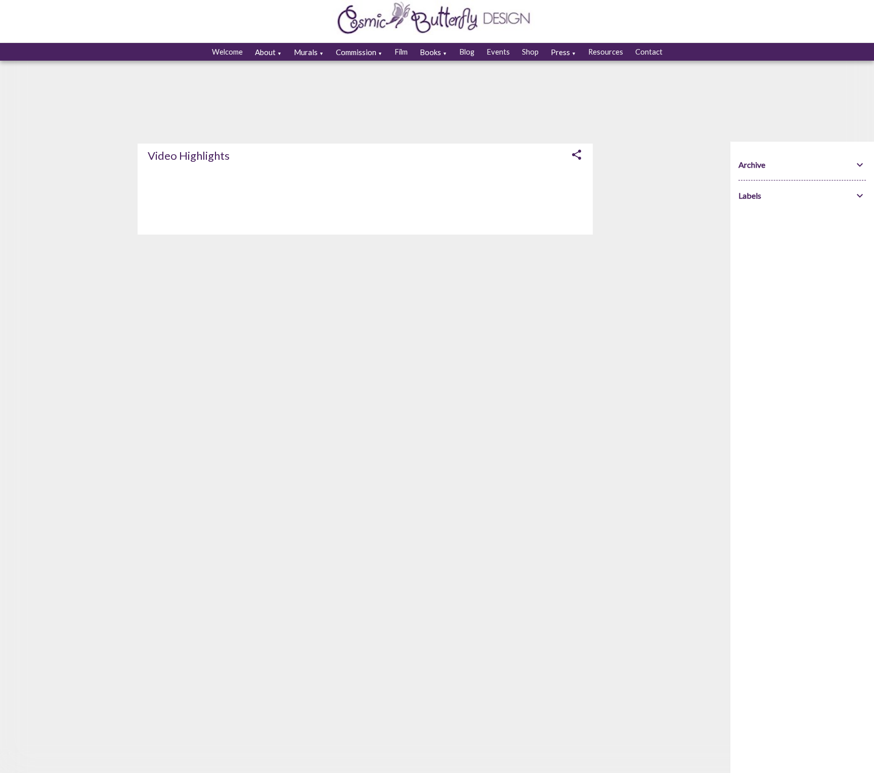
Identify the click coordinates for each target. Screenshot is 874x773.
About (268, 52)
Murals (309, 52)
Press (563, 52)
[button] (577, 156)
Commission (359, 52)
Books (433, 52)
